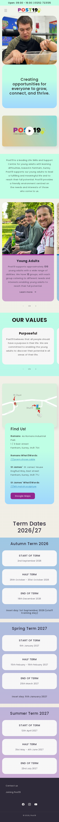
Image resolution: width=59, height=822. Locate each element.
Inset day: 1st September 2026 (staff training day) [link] (29, 611)
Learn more (26, 291)
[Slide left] (23, 306)
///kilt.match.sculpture (24, 486)
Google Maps (23, 495)
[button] (6, 10)
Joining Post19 (13, 792)
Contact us (12, 785)
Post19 (33, 815)
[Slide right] (36, 306)
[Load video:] (29, 131)
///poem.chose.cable (23, 459)
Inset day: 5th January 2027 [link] (29, 696)
